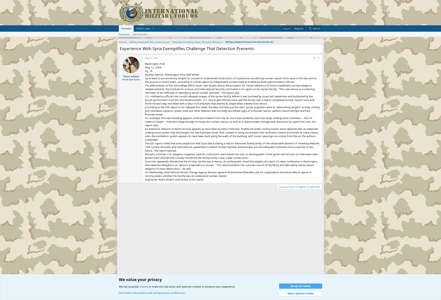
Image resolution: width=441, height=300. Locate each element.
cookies (143, 286)
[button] (152, 28)
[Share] (314, 58)
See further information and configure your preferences (152, 292)
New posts (124, 34)
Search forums (139, 34)
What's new (143, 28)
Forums (126, 28)
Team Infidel (131, 76)
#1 (319, 57)
